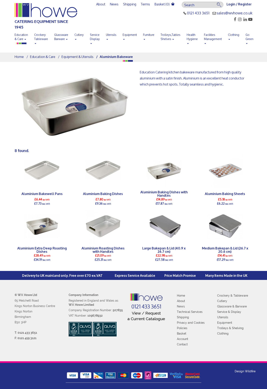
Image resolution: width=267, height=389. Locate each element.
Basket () (162, 4)
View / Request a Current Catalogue (146, 316)
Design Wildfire (245, 371)
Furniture (148, 35)
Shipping (129, 4)
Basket (181, 333)
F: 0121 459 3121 (26, 338)
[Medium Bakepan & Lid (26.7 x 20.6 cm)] (225, 226)
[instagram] (239, 19)
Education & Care (21, 37)
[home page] (146, 297)
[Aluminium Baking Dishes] (103, 170)
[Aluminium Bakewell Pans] (42, 170)
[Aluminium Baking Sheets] (225, 170)
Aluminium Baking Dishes (103, 193)
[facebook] (233, 19)
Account (182, 339)
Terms (145, 4)
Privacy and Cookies (191, 322)
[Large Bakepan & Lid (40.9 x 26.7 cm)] (164, 226)
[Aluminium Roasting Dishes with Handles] (103, 226)
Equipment (130, 35)
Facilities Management (213, 37)
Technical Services (190, 311)
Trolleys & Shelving (230, 328)
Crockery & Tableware (232, 295)
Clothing (233, 35)
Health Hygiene (192, 37)
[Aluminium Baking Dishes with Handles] (164, 170)
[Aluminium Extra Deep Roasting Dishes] (42, 226)
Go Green (249, 37)
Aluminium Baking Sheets (225, 193)
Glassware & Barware (232, 306)
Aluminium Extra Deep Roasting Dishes (42, 249)
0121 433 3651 (198, 13)
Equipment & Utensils (77, 56)
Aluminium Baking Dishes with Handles (164, 193)
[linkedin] (244, 19)
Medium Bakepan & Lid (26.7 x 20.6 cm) (225, 249)
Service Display (95, 37)
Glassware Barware (61, 37)
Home (19, 56)
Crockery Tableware (41, 37)
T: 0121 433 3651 (26, 332)
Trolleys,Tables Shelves (170, 37)
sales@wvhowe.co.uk (234, 13)
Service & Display (229, 311)
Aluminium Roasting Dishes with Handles (103, 249)
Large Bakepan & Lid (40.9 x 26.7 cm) (164, 249)
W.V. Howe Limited (81, 304)
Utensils (111, 35)
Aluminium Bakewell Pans (42, 193)
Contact (182, 344)
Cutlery (79, 35)
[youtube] (250, 19)
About (100, 4)
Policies (182, 328)
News (114, 4)
